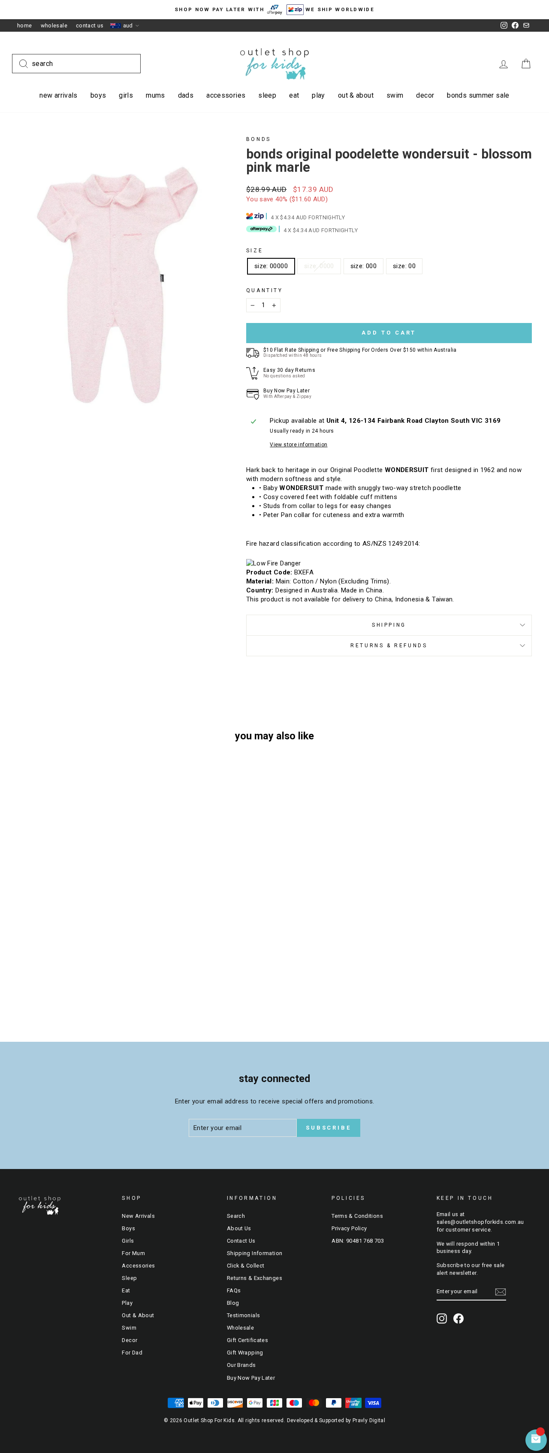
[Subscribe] (500, 1292)
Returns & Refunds (388, 646)
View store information (298, 445)
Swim (395, 95)
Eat (294, 95)
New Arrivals (58, 95)
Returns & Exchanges (254, 1278)
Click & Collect (246, 1265)
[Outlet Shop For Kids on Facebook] (458, 1318)
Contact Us (90, 25)
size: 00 (404, 266)
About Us (239, 1228)
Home (24, 25)
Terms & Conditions (357, 1216)
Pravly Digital (369, 1420)
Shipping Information (255, 1253)
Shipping (389, 625)
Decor (425, 95)
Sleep (267, 95)
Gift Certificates (247, 1340)
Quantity (264, 290)
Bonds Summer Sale (478, 95)
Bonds (258, 139)
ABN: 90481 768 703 (358, 1241)
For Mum (133, 1253)
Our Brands (241, 1365)
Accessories (225, 95)
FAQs (234, 1290)
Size (254, 251)
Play (318, 95)
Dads (186, 95)
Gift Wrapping (245, 1352)
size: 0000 (319, 266)
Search (236, 1216)
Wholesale (54, 25)
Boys (98, 95)
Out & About (356, 95)
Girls (126, 95)
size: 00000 (271, 266)
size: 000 (363, 266)
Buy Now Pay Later (251, 1378)
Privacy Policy (349, 1228)
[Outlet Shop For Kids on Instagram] (442, 1318)
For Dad (132, 1352)
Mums (155, 95)
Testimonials (243, 1315)
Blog (233, 1303)
